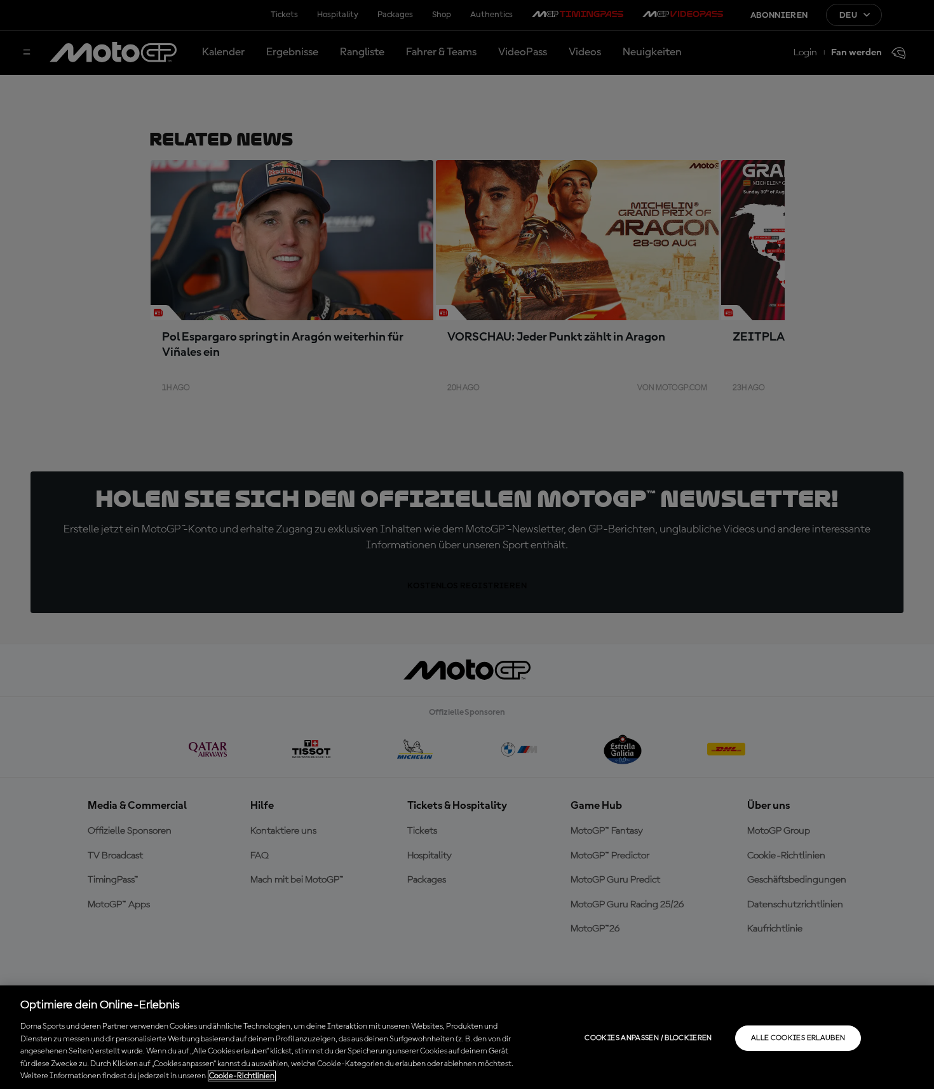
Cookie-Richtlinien (241, 1076)
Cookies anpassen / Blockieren (648, 1038)
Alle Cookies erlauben (798, 1038)
